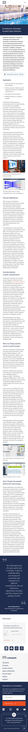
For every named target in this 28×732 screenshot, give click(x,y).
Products (5, 665)
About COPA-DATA (8, 671)
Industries (5, 662)
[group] (14, 74)
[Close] (25, 716)
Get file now (7, 640)
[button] (5, 74)
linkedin (3, 709)
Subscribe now (9, 703)
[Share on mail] (17, 648)
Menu (24, 2)
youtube (24, 709)
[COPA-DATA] (4, 2)
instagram (10, 709)
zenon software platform (18, 282)
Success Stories (7, 668)
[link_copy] (22, 648)
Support (5, 679)
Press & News (6, 674)
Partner (4, 676)
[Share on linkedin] (6, 648)
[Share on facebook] (11, 648)
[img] (19, 74)
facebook (17, 709)
